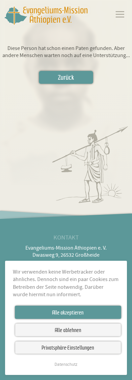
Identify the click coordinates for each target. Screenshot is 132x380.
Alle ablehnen (68, 330)
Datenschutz (66, 364)
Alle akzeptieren (68, 312)
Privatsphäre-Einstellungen (68, 348)
